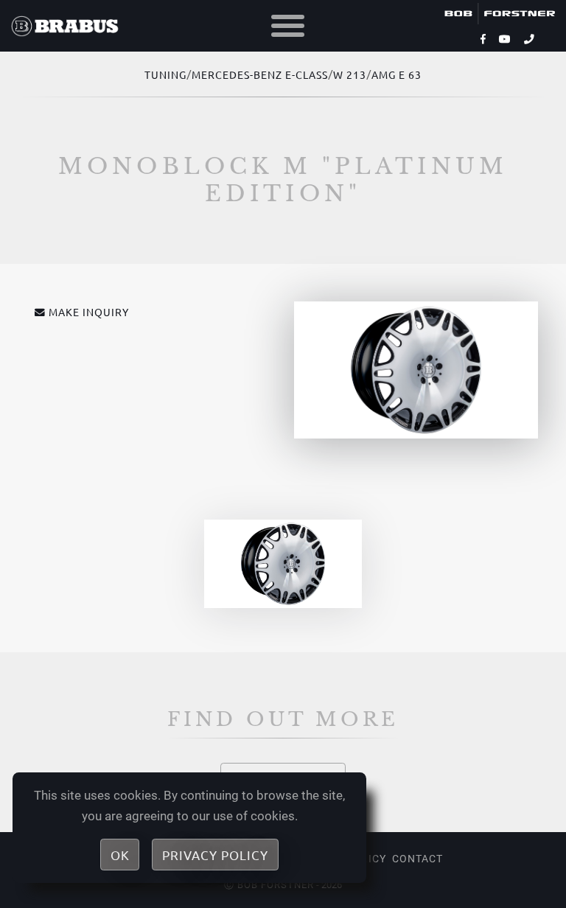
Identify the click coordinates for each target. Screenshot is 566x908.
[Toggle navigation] (288, 26)
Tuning (165, 74)
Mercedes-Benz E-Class (260, 74)
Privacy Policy (215, 854)
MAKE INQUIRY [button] (89, 311)
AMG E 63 (396, 74)
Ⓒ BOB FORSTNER (269, 884)
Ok (120, 854)
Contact (417, 859)
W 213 (349, 74)
